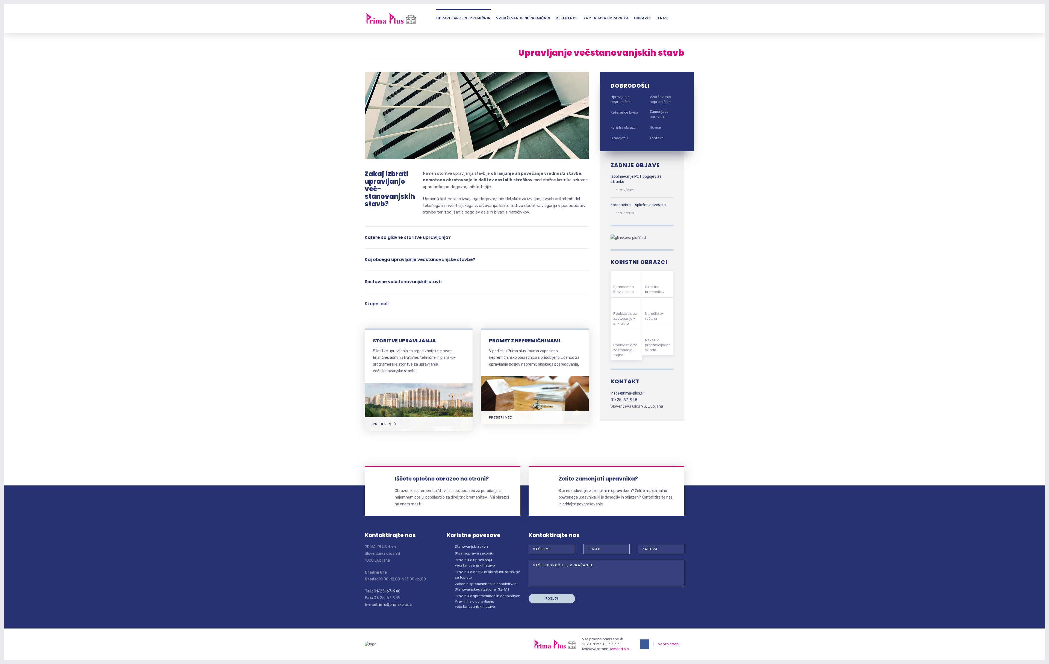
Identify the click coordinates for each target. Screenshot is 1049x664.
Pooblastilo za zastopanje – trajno (625, 350)
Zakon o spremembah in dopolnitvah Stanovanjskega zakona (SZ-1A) (486, 586)
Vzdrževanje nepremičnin (523, 18)
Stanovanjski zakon (471, 546)
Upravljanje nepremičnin (463, 18)
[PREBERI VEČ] (419, 386)
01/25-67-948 (624, 400)
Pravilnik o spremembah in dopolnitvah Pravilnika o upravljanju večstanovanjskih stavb (487, 601)
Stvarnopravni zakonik (474, 553)
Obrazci (642, 18)
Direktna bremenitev (654, 289)
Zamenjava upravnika (606, 18)
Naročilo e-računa (654, 316)
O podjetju (619, 138)
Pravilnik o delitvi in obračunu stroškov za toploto (487, 574)
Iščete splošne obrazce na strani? (442, 478)
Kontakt (656, 138)
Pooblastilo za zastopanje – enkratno (625, 318)
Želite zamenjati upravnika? (598, 478)
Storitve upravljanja (404, 340)
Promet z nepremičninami (524, 340)
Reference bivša (624, 112)
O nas (662, 18)
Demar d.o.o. (619, 649)
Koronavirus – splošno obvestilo (638, 205)
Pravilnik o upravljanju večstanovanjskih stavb (475, 562)
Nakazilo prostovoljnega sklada (658, 345)
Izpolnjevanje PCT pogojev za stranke (636, 179)
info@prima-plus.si (627, 393)
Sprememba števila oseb (623, 289)
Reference (567, 18)
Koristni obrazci (624, 127)
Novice (655, 127)
